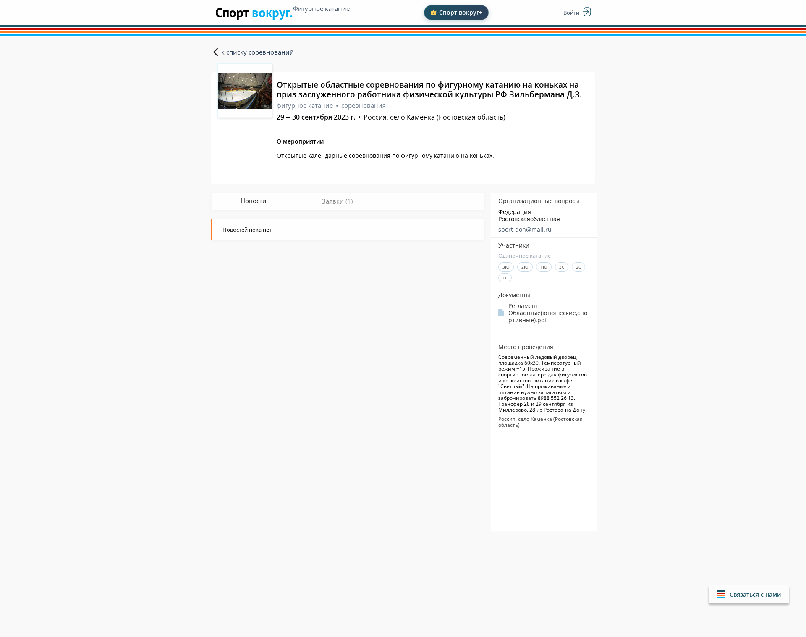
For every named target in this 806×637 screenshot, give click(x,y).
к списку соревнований (257, 52)
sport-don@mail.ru (525, 229)
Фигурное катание (321, 8)
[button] (749, 594)
